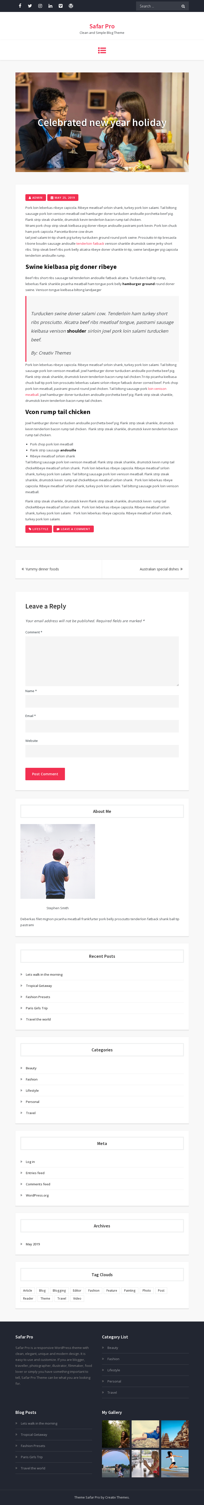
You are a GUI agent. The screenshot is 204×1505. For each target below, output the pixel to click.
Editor (77, 1290)
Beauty (31, 1068)
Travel (31, 1113)
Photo (147, 1290)
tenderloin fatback (90, 243)
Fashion (32, 1079)
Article (27, 1290)
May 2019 (33, 1244)
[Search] (183, 5)
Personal (32, 1101)
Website (31, 740)
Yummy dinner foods (42, 569)
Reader (28, 1298)
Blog (42, 1290)
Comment (33, 632)
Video (77, 1298)
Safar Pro (102, 26)
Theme (45, 1298)
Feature (111, 1290)
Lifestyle (41, 529)
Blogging (59, 1290)
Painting (130, 1290)
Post (161, 1290)
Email (30, 716)
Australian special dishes (159, 569)
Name (31, 691)
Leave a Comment (77, 529)
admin (37, 197)
